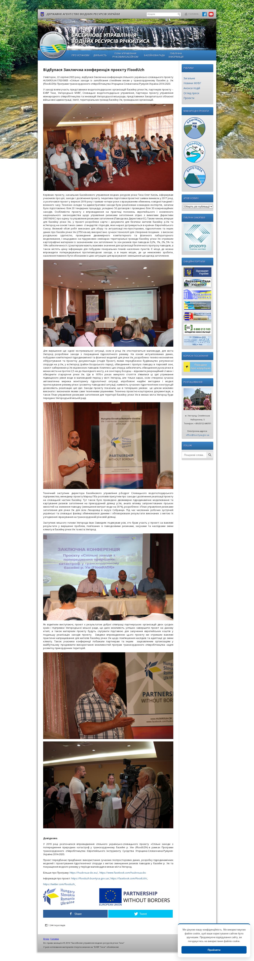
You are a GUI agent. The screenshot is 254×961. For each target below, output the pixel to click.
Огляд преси (191, 93)
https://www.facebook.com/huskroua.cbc (122, 872)
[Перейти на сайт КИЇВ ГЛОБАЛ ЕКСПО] (197, 342)
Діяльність (100, 55)
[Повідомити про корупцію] (197, 368)
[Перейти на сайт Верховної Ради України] (197, 284)
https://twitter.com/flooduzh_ (59, 884)
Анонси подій (192, 88)
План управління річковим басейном (125, 55)
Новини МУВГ (192, 83)
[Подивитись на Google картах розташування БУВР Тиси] (197, 400)
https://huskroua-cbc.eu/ (84, 872)
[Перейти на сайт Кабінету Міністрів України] (197, 295)
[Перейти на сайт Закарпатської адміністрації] (197, 318)
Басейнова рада (154, 55)
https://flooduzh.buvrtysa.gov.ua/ (90, 878)
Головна (193, 13)
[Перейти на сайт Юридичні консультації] (197, 330)
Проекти (189, 98)
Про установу (80, 55)
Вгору (46, 938)
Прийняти (214, 949)
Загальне (189, 78)
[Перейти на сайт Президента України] (197, 273)
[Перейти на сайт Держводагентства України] (197, 306)
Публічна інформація (176, 55)
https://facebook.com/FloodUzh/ (128, 878)
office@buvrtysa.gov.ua (197, 435)
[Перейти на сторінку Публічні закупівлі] (197, 238)
